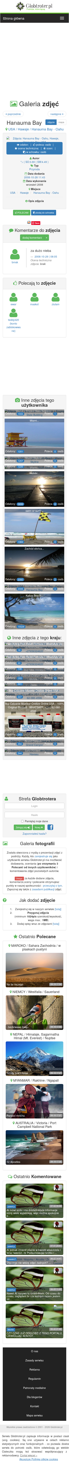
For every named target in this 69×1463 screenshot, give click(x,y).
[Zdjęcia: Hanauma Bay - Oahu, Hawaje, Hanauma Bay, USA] (34, 140)
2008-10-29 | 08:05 (46, 256)
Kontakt (34, 1406)
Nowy (38, 827)
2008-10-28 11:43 (34, 177)
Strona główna (13, 18)
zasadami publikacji (43, 889)
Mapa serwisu (34, 1415)
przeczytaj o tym (52, 885)
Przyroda (34, 169)
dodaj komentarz (32, 237)
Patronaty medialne (34, 1388)
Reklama (34, 1369)
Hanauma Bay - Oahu (46, 192)
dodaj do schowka (44, 212)
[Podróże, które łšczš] (34, 6)
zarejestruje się (43, 856)
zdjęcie (51, 122)
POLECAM (22, 212)
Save (37, 223)
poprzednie (14, 114)
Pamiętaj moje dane (36, 821)
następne (56, 114)
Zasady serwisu (34, 1360)
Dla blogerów (34, 1397)
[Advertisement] (34, 61)
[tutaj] (58, 909)
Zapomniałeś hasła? (35, 833)
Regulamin (34, 1378)
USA (12, 192)
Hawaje (24, 192)
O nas (34, 1351)
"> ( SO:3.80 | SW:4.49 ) (35, 162)
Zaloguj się (21, 827)
